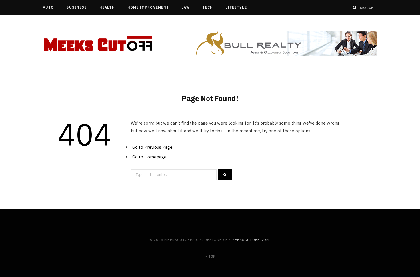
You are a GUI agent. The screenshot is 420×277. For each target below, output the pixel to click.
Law (185, 7)
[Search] (355, 7)
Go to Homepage (149, 157)
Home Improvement (148, 7)
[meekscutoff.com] (98, 44)
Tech (207, 7)
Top (211, 256)
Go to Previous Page (152, 147)
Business (76, 7)
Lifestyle (236, 7)
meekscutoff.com (250, 239)
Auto (48, 7)
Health (107, 7)
